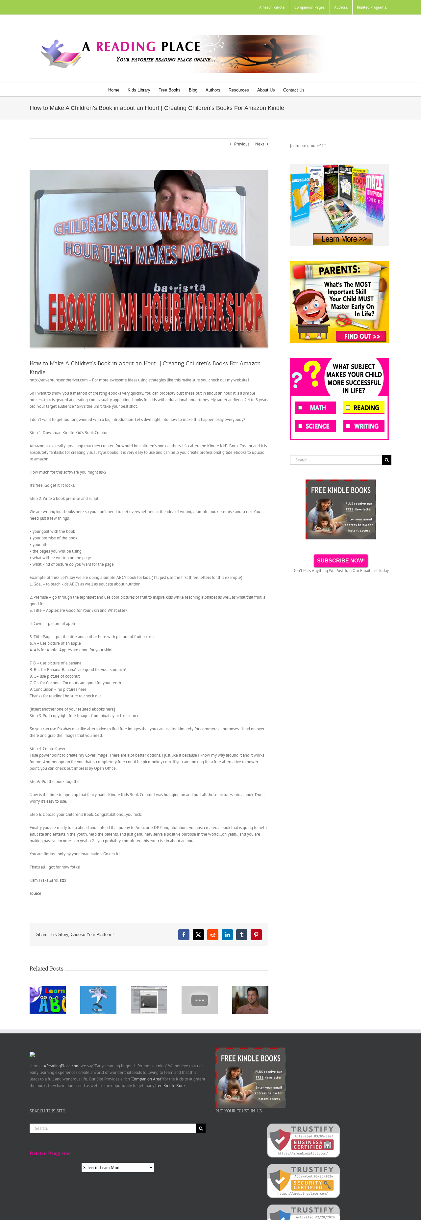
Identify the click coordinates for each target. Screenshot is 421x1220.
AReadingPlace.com (62, 1066)
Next (259, 144)
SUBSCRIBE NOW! (341, 560)
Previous (241, 144)
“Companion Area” (146, 1079)
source (35, 893)
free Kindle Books (171, 1085)
